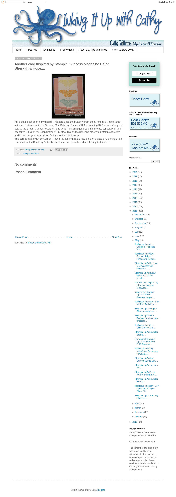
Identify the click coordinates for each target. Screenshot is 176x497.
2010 (135, 422)
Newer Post (21, 237)
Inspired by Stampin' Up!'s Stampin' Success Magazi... (145, 294)
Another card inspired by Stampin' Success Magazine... (146, 285)
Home (18, 49)
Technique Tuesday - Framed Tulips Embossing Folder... (145, 256)
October (139, 219)
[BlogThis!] (58, 149)
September (141, 223)
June (137, 236)
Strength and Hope (31, 154)
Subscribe (144, 80)
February (139, 412)
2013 (135, 202)
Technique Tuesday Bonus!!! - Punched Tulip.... (145, 246)
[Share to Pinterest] (66, 149)
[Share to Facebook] (64, 149)
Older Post (117, 237)
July (137, 232)
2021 (135, 172)
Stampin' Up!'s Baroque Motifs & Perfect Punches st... (146, 266)
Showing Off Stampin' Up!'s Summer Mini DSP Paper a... (145, 341)
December (140, 214)
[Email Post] (51, 150)
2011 (135, 211)
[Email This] (56, 149)
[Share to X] (61, 149)
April (137, 403)
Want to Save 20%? (123, 49)
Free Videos (67, 49)
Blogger (101, 490)
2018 (135, 181)
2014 (135, 198)
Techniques (48, 49)
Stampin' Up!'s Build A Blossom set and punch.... (145, 275)
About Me (32, 49)
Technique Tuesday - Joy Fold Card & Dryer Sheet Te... (147, 388)
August (138, 227)
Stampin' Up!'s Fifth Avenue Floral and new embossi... (147, 318)
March (138, 408)
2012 (135, 206)
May (137, 240)
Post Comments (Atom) (39, 243)
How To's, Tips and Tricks (93, 49)
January (139, 416)
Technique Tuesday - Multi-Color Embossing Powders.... (146, 351)
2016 (135, 189)
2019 (135, 176)
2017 (135, 185)
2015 (135, 193)
